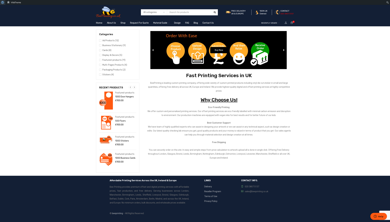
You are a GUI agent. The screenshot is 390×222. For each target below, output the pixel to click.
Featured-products (124, 92)
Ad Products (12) (110, 40)
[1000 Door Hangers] (106, 101)
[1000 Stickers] (106, 140)
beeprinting (117, 213)
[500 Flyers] (106, 122)
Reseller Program (212, 191)
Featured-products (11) (113, 60)
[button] (153, 50)
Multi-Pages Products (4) (114, 65)
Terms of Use (210, 196)
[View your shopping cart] (292, 23)
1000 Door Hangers (124, 96)
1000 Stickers (122, 141)
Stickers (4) (108, 74)
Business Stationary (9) (114, 45)
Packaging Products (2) (114, 69)
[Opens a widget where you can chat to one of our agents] (378, 216)
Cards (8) (106, 50)
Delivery (208, 186)
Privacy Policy (210, 201)
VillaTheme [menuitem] (16, 2)
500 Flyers (120, 121)
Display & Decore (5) (112, 55)
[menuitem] (2, 2)
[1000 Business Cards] (106, 159)
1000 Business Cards (125, 158)
